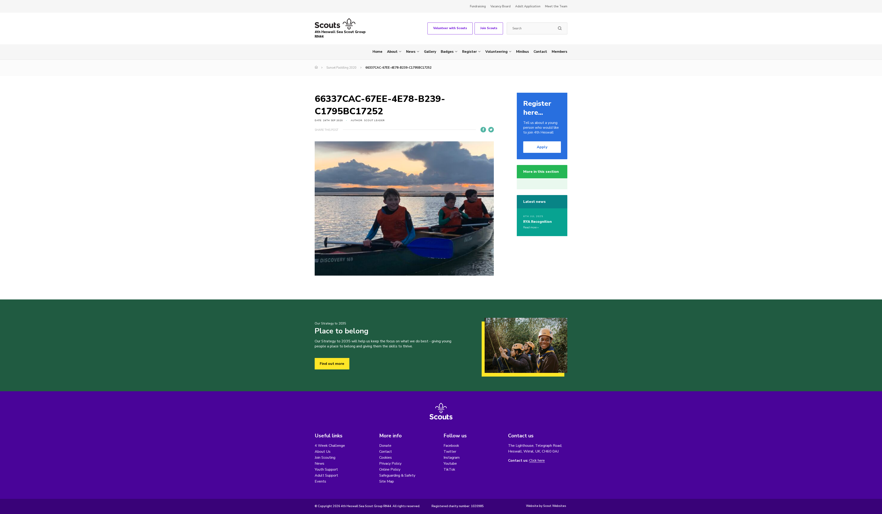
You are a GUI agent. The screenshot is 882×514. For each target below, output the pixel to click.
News (411, 51)
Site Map (386, 481)
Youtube (450, 463)
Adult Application (527, 6)
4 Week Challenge (330, 445)
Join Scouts (488, 28)
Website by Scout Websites (546, 506)
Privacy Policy (390, 463)
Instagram (452, 457)
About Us (323, 451)
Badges (447, 51)
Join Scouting (325, 457)
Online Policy (389, 469)
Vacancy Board (500, 6)
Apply (542, 147)
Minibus (522, 51)
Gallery (430, 51)
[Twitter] (491, 129)
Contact (540, 51)
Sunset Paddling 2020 (341, 68)
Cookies (385, 457)
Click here (537, 461)
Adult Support (326, 475)
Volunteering (496, 51)
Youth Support (326, 469)
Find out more (332, 363)
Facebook (451, 445)
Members (559, 51)
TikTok (449, 469)
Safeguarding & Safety (397, 475)
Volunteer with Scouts (450, 28)
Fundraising (478, 6)
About (392, 51)
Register (469, 51)
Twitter (450, 451)
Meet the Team (556, 6)
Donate (385, 445)
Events (320, 481)
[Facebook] (483, 129)
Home (377, 51)
